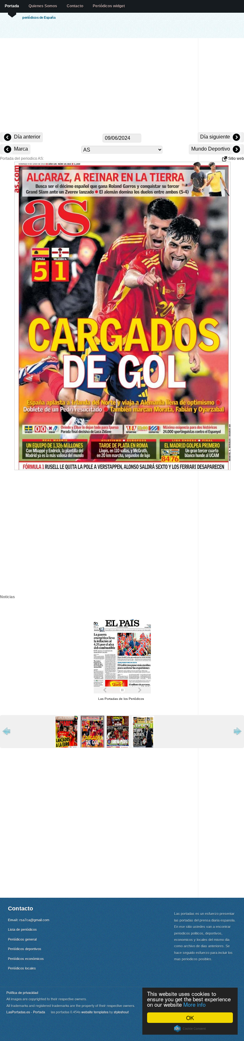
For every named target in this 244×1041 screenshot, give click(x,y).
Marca (20, 149)
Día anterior (26, 136)
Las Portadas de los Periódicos (121, 698)
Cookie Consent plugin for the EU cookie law (190, 1028)
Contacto (75, 6)
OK (190, 1018)
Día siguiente (215, 136)
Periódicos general (22, 939)
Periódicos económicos (26, 959)
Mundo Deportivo (211, 149)
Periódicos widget (109, 6)
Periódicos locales (22, 968)
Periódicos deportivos (24, 949)
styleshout (121, 1012)
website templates (94, 1012)
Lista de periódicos (22, 929)
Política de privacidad (22, 992)
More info (194, 1004)
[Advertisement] (122, 85)
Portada (12, 6)
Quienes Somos (43, 6)
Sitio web (235, 158)
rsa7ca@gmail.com (34, 920)
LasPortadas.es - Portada (25, 1012)
